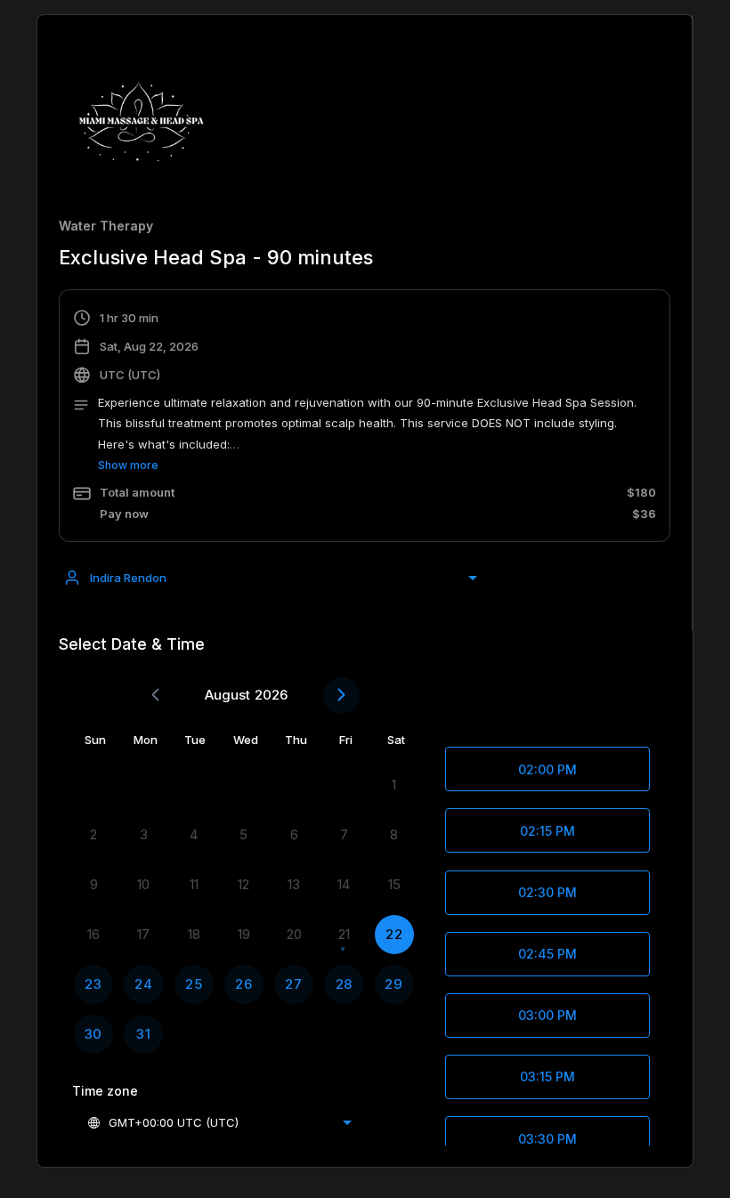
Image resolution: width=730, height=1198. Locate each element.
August (227, 694)
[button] (364, 418)
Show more (128, 465)
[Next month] (341, 695)
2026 (271, 694)
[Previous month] (155, 695)
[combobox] (270, 577)
